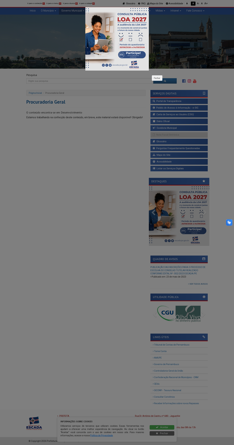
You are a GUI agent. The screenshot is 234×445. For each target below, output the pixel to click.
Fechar (157, 78)
